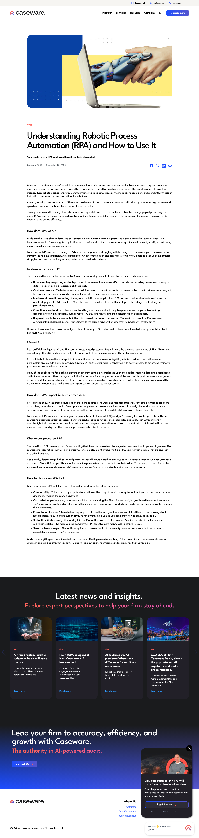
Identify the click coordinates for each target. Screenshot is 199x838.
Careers (131, 807)
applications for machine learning (59, 372)
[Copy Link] (170, 166)
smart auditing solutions (85, 310)
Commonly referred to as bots (87, 193)
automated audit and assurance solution (108, 256)
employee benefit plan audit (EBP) (93, 416)
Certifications (127, 816)
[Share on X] (158, 166)
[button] (177, 3)
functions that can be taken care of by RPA (55, 276)
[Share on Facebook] (151, 166)
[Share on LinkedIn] (164, 166)
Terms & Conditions (178, 811)
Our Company (127, 811)
